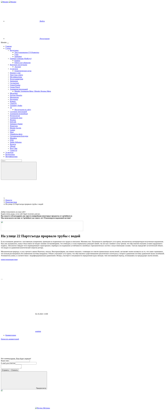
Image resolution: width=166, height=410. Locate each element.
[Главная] (22, 198)
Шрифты (13, 138)
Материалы (14, 97)
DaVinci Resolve (16, 95)
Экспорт (17, 67)
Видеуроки (14, 50)
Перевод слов (15, 73)
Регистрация (44, 39)
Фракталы (14, 126)
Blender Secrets (15, 128)
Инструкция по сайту (22, 110)
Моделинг (14, 93)
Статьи (8, 48)
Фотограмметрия (16, 79)
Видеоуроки (10, 154)
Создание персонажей (18, 112)
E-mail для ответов (8, 363)
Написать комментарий (10, 339)
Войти (42, 21)
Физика (13, 120)
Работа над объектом (22, 63)
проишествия (12, 259)
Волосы (13, 144)
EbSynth (13, 122)
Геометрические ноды (22, 71)
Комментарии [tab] (10, 335)
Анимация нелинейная (19, 114)
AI (11, 108)
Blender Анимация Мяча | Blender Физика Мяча (32, 91)
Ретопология (15, 116)
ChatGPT (13, 103)
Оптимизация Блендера (19, 136)
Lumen (12, 130)
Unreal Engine (15, 85)
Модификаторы (16, 77)
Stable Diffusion (16, 142)
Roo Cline (13, 148)
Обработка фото (16, 134)
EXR (12, 140)
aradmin (38, 331)
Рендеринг (14, 99)
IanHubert (18, 56)
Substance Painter (16, 124)
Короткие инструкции (18, 65)
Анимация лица (16, 118)
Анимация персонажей (19, 89)
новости (4, 259)
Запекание (14, 81)
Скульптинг (14, 83)
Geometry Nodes (16, 105)
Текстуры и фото (16, 75)
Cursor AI (13, 150)
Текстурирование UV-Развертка (26, 52)
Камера (17, 61)
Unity (16, 54)
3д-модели (14, 69)
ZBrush (12, 146)
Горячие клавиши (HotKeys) (21, 59)
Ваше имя (5, 361)
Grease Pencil (15, 87)
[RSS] (18, 357)
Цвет (12, 132)
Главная (8, 46)
